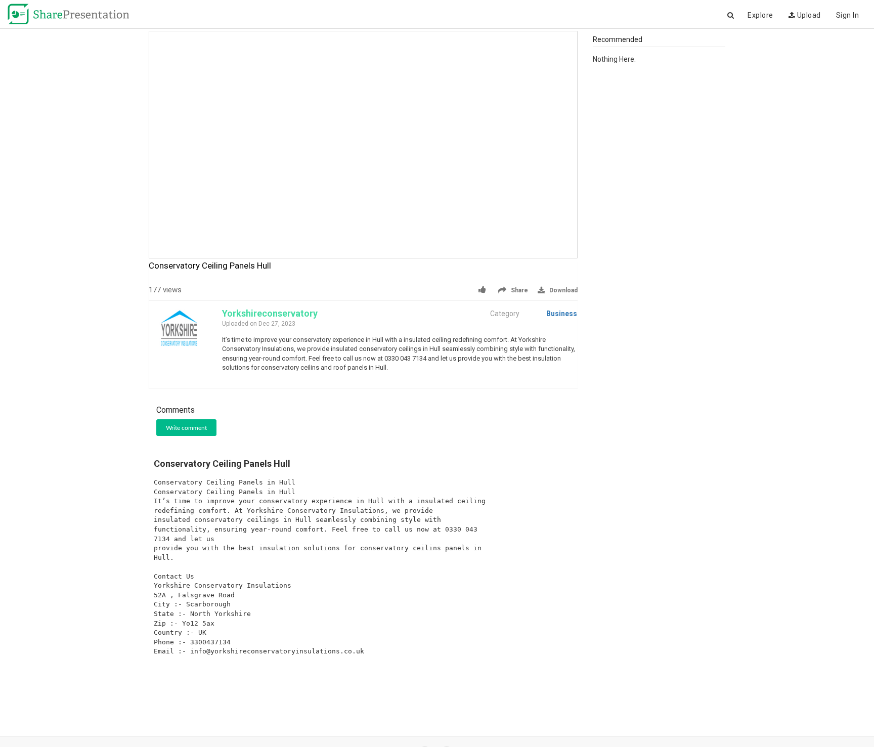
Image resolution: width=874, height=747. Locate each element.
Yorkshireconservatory (270, 313)
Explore (760, 15)
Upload (808, 15)
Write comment (186, 428)
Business (561, 314)
